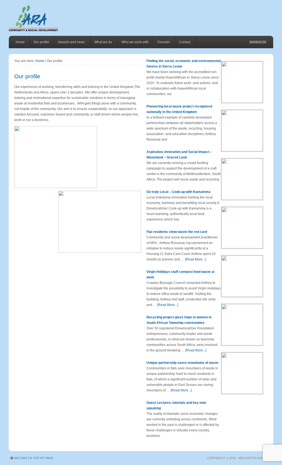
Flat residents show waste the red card (177, 232)
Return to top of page (33, 458)
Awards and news (69, 43)
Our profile (41, 42)
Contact (183, 43)
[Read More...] (195, 259)
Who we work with (135, 42)
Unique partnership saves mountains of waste (182, 363)
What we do (101, 43)
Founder (164, 42)
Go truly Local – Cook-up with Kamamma (178, 192)
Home (20, 42)
